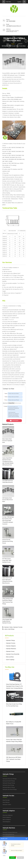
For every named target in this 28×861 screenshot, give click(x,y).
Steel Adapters (6, 821)
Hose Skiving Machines (8, 834)
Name (5, 393)
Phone (5, 400)
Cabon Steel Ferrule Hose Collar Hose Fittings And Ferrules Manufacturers (7, 580)
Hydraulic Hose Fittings (8, 785)
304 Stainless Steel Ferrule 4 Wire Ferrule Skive (7, 499)
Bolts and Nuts (10, 657)
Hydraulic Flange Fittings (9, 783)
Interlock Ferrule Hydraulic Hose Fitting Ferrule (7, 541)
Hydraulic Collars (8, 627)
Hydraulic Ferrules (17, 627)
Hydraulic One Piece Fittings (10, 789)
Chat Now (13, 857)
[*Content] (5, 417)
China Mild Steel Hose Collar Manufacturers (7, 481)
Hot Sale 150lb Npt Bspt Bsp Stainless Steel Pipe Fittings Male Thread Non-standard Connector (8, 520)
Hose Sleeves (6, 802)
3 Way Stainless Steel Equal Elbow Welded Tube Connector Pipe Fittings (7, 601)
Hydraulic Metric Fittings (9, 787)
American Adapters (8, 815)
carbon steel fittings (9, 629)
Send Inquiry (15, 420)
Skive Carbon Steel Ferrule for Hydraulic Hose (7, 440)
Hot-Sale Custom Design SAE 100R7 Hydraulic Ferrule (6, 560)
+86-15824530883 (10, 21)
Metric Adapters (7, 819)
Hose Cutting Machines (8, 836)
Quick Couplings (10, 659)
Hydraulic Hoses (10, 651)
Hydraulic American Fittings (9, 778)
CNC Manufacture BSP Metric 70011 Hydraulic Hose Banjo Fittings (13, 759)
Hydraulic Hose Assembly (12, 654)
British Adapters (7, 817)
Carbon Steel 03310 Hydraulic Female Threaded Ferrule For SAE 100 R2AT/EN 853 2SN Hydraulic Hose (7, 461)
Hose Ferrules (6, 800)
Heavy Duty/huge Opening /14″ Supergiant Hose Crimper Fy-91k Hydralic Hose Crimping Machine (14, 686)
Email (5, 396)
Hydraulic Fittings (10, 640)
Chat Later (20, 857)
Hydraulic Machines (11, 648)
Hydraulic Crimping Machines (10, 832)
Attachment (5, 403)
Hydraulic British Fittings (9, 781)
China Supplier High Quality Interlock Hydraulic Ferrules (7, 621)
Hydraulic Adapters (11, 646)
